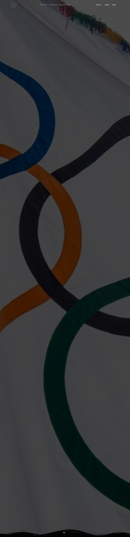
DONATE (98, 5)
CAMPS (107, 5)
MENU (114, 5)
